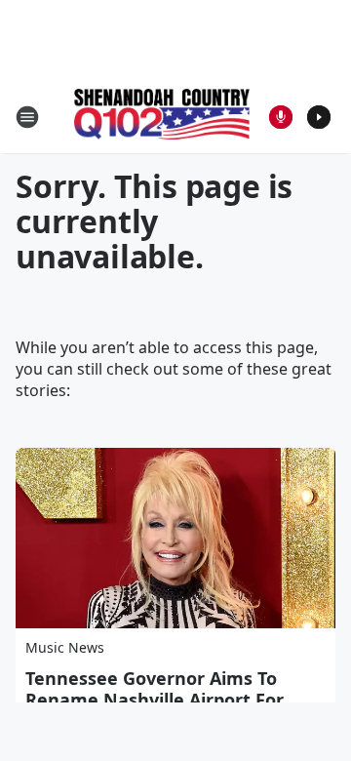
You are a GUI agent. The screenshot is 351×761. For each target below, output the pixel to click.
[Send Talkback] (280, 117)
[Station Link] (162, 116)
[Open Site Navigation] (27, 117)
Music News (64, 647)
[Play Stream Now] (319, 117)
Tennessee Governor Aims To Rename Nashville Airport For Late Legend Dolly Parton (154, 699)
